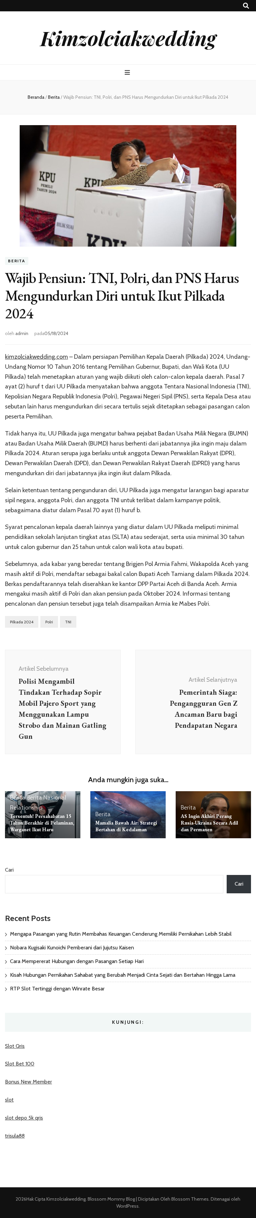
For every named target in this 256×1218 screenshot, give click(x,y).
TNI (68, 621)
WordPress (127, 1206)
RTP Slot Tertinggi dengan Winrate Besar (57, 988)
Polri (49, 621)
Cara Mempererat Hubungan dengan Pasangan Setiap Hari (77, 961)
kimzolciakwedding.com (36, 356)
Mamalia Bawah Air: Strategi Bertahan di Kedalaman (126, 826)
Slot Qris (15, 1046)
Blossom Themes (189, 1199)
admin (21, 333)
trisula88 (15, 1136)
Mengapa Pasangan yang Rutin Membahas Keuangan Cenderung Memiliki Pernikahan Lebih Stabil (121, 934)
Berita (16, 260)
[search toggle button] (246, 6)
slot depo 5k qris (24, 1118)
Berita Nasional (46, 797)
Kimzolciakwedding (128, 37)
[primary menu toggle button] (128, 72)
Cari (9, 870)
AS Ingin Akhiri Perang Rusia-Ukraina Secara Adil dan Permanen (209, 823)
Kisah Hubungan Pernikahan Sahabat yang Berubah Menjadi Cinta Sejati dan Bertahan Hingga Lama (122, 975)
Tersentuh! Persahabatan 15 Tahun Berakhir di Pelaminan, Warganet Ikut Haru (42, 823)
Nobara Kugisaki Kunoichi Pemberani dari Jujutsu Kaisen (72, 947)
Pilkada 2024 (21, 621)
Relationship (26, 807)
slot (9, 1100)
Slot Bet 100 (19, 1063)
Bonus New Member (28, 1082)
